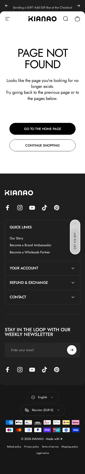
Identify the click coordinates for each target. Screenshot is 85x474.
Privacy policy (31, 446)
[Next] (78, 5)
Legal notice (42, 453)
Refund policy (14, 446)
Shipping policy (69, 446)
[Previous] (6, 5)
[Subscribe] (71, 350)
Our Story (16, 238)
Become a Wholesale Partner (30, 252)
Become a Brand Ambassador (30, 245)
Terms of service (50, 446)
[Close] (75, 223)
